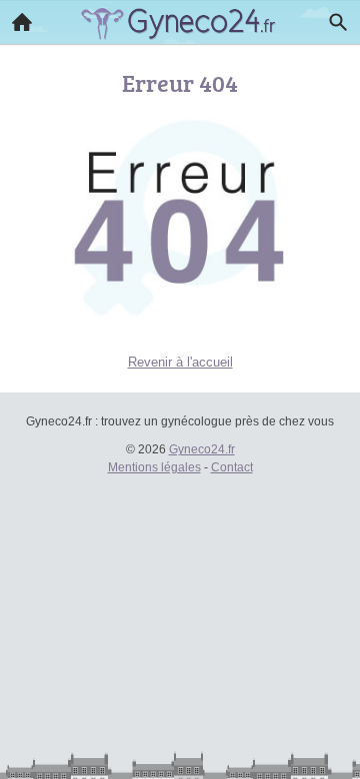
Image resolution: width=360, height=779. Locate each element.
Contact (232, 467)
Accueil (22, 22)
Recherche (338, 22)
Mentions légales (154, 467)
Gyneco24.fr (202, 449)
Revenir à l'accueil (180, 362)
